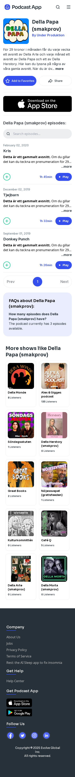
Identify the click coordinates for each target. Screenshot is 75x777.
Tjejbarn (11, 195)
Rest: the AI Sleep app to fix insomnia (34, 662)
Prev (11, 281)
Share (58, 80)
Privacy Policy (16, 650)
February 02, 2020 (16, 145)
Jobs (9, 643)
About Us (13, 637)
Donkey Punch (16, 239)
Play (66, 177)
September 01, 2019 (16, 233)
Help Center (15, 681)
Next (64, 281)
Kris (7, 151)
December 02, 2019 (16, 189)
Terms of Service (18, 656)
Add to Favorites (23, 80)
